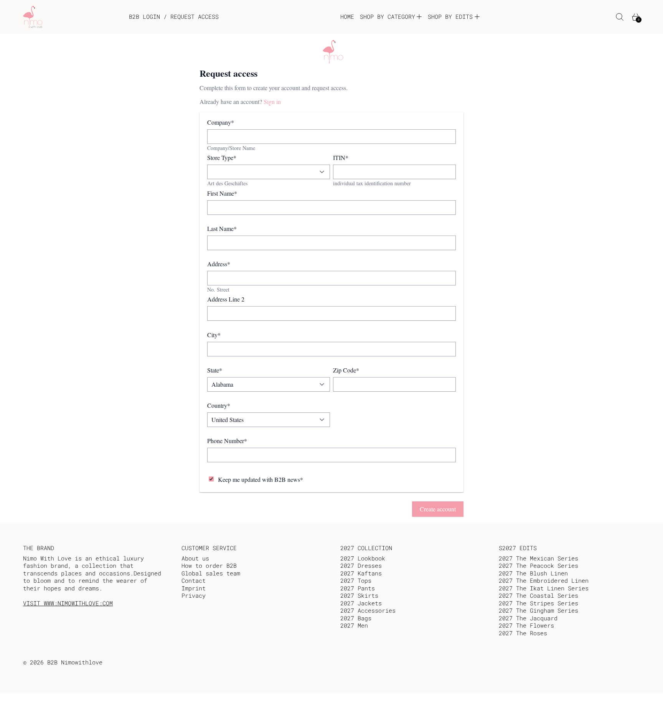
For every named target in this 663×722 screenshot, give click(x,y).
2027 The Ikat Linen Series (544, 588)
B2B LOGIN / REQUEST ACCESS (174, 16)
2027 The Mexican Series (538, 558)
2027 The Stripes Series (538, 603)
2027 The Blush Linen (533, 573)
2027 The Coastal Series (538, 595)
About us (195, 558)
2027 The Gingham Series (538, 610)
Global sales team (210, 573)
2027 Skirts (359, 595)
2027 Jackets (361, 603)
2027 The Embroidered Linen (544, 580)
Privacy (193, 595)
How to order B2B (209, 565)
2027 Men (354, 625)
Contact (193, 580)
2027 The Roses (523, 633)
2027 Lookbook (362, 558)
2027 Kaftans (361, 573)
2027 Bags (355, 618)
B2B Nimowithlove (74, 662)
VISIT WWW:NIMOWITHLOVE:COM (68, 603)
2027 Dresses (361, 565)
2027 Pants (357, 588)
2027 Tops (355, 580)
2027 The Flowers (526, 625)
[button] (619, 17)
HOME (347, 16)
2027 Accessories (368, 610)
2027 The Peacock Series (538, 565)
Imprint (193, 588)
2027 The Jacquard (528, 618)
